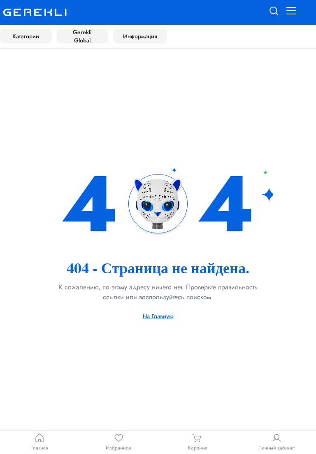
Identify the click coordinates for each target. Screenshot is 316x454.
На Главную (158, 316)
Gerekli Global (82, 36)
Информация (140, 36)
